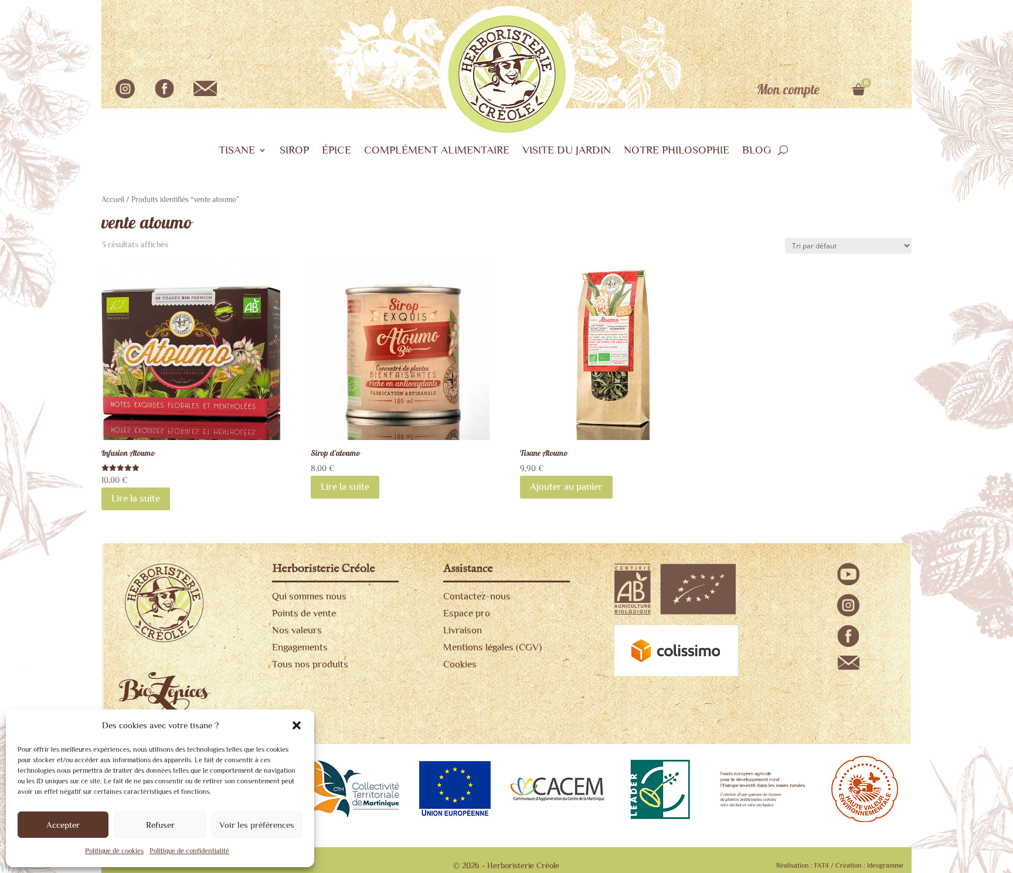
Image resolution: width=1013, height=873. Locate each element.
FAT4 (821, 865)
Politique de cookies (114, 851)
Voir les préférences (256, 825)
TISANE (237, 151)
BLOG (756, 151)
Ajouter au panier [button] (566, 486)
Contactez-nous (477, 596)
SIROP (294, 151)
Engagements (300, 647)
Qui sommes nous (309, 596)
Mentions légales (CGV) (492, 647)
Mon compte (788, 90)
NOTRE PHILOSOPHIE (676, 151)
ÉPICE (336, 151)
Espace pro (466, 613)
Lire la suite (135, 498)
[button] (296, 725)
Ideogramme (885, 865)
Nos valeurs (297, 630)
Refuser (160, 825)
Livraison (462, 630)
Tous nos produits (310, 664)
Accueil (112, 199)
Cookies (460, 664)
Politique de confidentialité (189, 851)
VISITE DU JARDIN (566, 151)
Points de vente (304, 613)
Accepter (63, 825)
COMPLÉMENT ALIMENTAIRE (436, 151)
